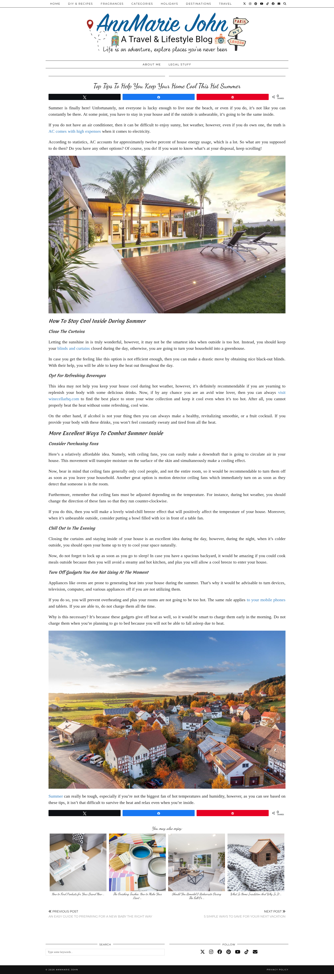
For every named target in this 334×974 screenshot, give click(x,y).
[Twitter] (244, 3)
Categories (142, 3)
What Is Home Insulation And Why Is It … (256, 894)
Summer (56, 796)
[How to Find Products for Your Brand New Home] (78, 862)
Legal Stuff (180, 64)
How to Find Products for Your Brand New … (78, 894)
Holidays (169, 3)
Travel (225, 3)
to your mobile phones (266, 599)
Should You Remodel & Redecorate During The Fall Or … (196, 896)
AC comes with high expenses (75, 131)
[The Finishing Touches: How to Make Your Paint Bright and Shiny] (137, 862)
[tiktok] (247, 951)
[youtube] (237, 951)
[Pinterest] (255, 3)
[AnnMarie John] (167, 29)
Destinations (198, 3)
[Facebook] (273, 3)
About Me (152, 64)
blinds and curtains (73, 348)
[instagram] (211, 951)
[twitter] (202, 951)
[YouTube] (262, 3)
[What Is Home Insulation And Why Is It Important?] (255, 862)
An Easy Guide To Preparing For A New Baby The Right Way (100, 914)
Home (55, 3)
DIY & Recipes (80, 3)
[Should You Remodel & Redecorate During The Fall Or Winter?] (196, 862)
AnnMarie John (67, 969)
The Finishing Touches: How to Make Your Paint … (137, 896)
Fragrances (112, 3)
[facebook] (219, 951)
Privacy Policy (277, 969)
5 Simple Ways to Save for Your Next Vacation (244, 914)
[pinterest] (228, 951)
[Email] (279, 3)
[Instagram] (250, 3)
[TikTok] (267, 3)
